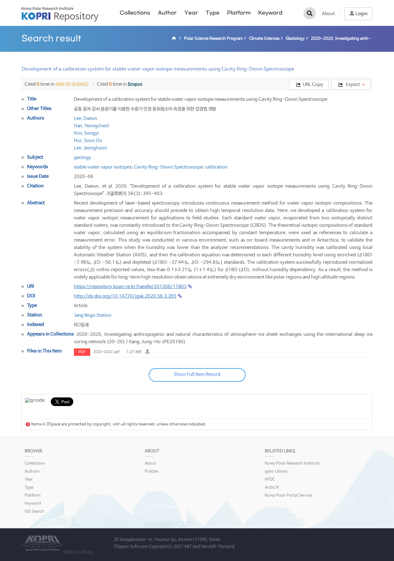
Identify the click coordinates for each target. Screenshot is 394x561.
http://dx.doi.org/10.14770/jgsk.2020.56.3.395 (125, 296)
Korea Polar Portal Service (288, 495)
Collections (135, 13)
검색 (310, 13)
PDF (82, 352)
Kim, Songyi (86, 133)
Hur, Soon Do (88, 140)
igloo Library (276, 471)
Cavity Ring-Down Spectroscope (168, 167)
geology (82, 157)
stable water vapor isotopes (102, 167)
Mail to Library (78, 552)
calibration (216, 167)
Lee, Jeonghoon (90, 148)
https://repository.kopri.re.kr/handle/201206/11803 (130, 286)
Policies (151, 471)
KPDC (270, 479)
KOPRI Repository (60, 14)
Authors (32, 471)
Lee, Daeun (85, 118)
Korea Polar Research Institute (292, 463)
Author (167, 13)
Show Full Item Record (197, 374)
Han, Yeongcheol (91, 125)
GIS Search (34, 511)
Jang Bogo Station (92, 315)
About (328, 13)
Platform (239, 13)
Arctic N (272, 487)
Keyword (270, 13)
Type (212, 13)
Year (191, 13)
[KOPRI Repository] (175, 38)
